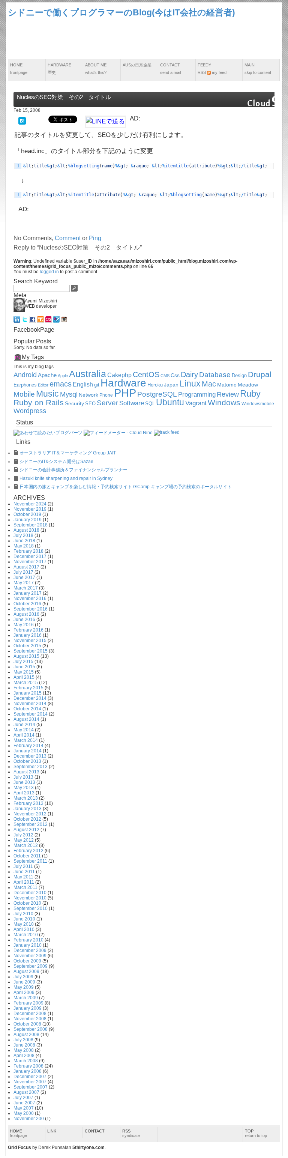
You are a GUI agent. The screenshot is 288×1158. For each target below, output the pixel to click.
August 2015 (26, 656)
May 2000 (24, 1113)
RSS (131, 1133)
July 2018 (23, 535)
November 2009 (30, 955)
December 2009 (30, 950)
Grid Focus (19, 1147)
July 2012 (23, 835)
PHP (125, 393)
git (96, 385)
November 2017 (30, 561)
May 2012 (24, 840)
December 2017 (30, 556)
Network (88, 395)
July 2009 (23, 976)
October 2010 (27, 903)
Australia (87, 373)
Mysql (69, 394)
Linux (190, 383)
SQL (150, 403)
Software (131, 403)
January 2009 (28, 1008)
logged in (49, 271)
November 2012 (30, 814)
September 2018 (31, 525)
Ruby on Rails (39, 402)
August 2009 (26, 971)
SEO (90, 403)
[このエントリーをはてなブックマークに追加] (22, 120)
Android (25, 375)
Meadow (248, 385)
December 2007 (30, 1076)
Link (51, 1131)
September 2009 (31, 966)
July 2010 (23, 913)
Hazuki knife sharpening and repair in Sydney (66, 478)
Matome (227, 385)
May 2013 (24, 787)
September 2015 (31, 651)
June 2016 (24, 619)
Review (228, 394)
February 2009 (29, 1003)
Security (74, 403)
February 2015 (29, 687)
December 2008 (30, 1013)
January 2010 (28, 945)
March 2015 (26, 682)
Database (215, 375)
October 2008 (27, 1024)
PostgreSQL (157, 394)
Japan (171, 385)
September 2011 (30, 861)
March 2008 (26, 1060)
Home (18, 69)
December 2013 (30, 756)
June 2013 (24, 782)
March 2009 (26, 997)
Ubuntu (170, 402)
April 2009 (24, 992)
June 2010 (24, 919)
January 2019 (28, 519)
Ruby (250, 394)
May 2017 (24, 582)
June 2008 (24, 1045)
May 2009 (24, 987)
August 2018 (26, 530)
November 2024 (30, 504)
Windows (224, 402)
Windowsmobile (258, 403)
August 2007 (26, 1092)
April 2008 (24, 1055)
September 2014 (31, 714)
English (83, 384)
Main (257, 69)
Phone (106, 395)
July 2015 (23, 661)
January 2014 (28, 750)
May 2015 (24, 672)
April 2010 (24, 929)
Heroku (155, 385)
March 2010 (26, 934)
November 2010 (30, 898)
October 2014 (27, 708)
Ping (95, 238)
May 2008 (24, 1050)
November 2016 (30, 598)
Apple (63, 375)
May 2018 (24, 546)
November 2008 (30, 1018)
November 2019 (30, 509)
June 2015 (24, 666)
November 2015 (30, 640)
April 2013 (24, 793)
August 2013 (26, 772)
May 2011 (23, 877)
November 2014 (30, 703)
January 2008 (28, 1071)
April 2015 (24, 677)
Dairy (189, 374)
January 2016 (28, 635)
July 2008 (23, 1039)
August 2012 (26, 829)
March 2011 (26, 887)
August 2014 (26, 719)
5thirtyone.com (88, 1147)
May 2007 (24, 1108)
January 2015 (28, 693)
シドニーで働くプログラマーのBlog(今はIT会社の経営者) (121, 12)
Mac (209, 384)
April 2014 (24, 735)
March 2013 (26, 798)
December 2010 (30, 892)
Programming (197, 394)
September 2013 (31, 766)
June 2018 (24, 540)
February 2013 (29, 803)
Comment (68, 238)
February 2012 (29, 850)
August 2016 (26, 614)
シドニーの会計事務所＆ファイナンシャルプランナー (74, 469)
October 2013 (27, 761)
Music (47, 394)
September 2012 (31, 824)
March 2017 (26, 588)
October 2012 (27, 819)
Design (239, 375)
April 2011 (24, 882)
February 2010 (29, 940)
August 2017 (26, 567)
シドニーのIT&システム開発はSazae (56, 461)
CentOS (146, 374)
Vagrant (196, 403)
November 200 (29, 1118)
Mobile (24, 394)
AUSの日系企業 (137, 65)
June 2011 (24, 871)
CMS (165, 375)
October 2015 (27, 645)
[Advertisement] (143, 39)
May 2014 (24, 729)
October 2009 (27, 961)
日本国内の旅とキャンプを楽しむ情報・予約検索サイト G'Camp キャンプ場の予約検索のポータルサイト (126, 486)
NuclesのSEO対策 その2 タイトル (64, 97)
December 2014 (30, 698)
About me (95, 69)
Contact (170, 69)
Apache (47, 375)
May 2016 (24, 624)
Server (107, 403)
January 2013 (28, 808)
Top (256, 1133)
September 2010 (31, 908)
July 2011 (23, 866)
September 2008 (31, 1029)
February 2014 (29, 745)
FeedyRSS (212, 69)
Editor (43, 385)
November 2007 (30, 1081)
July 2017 (23, 572)
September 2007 (31, 1087)
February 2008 (29, 1066)
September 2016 (31, 609)
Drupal (260, 374)
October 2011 (27, 856)
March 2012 (26, 845)
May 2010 (24, 924)
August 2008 (26, 1034)
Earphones (25, 385)
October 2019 (27, 514)
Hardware (59, 69)
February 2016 (29, 630)
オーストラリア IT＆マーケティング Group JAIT (68, 453)
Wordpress (30, 411)
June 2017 (24, 577)
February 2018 (29, 551)
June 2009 (24, 982)
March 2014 (26, 740)
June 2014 (24, 724)
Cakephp (119, 375)
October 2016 (27, 603)
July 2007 (23, 1097)
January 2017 (28, 593)
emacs (61, 384)
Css (175, 375)
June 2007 (24, 1102)
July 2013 (23, 777)
